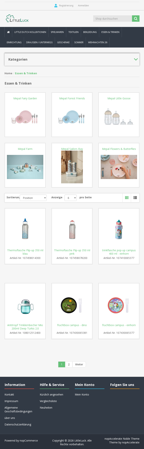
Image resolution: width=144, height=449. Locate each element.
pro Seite (86, 197)
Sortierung (13, 197)
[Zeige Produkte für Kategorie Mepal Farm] (25, 167)
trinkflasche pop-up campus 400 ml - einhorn (119, 252)
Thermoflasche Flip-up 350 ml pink (72, 252)
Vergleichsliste (48, 401)
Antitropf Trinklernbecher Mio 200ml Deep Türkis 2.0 (25, 326)
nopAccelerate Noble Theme (122, 438)
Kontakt (9, 394)
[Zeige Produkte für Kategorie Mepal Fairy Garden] (25, 116)
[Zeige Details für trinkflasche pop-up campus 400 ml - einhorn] (119, 228)
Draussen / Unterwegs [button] (39, 42)
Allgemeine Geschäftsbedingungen (18, 409)
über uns (9, 418)
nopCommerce (29, 440)
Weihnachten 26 (97, 42)
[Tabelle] (126, 197)
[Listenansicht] (135, 197)
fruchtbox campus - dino (72, 325)
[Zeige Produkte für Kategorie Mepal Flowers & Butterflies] (119, 167)
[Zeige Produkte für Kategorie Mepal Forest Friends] (72, 116)
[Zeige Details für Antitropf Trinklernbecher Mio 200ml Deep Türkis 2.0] (25, 303)
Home (8, 73)
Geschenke (63, 42)
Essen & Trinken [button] (110, 32)
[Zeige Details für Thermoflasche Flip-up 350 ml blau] (25, 228)
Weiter (79, 364)
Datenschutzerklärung (17, 424)
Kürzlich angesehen (51, 394)
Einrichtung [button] (14, 42)
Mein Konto (82, 394)
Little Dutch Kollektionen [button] (30, 32)
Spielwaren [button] (57, 32)
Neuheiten (46, 407)
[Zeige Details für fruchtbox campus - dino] (72, 303)
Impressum (11, 401)
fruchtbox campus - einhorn (119, 325)
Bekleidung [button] (90, 32)
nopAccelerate (131, 442)
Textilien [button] (73, 32)
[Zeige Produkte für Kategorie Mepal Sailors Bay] (72, 167)
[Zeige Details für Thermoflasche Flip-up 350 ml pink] (72, 228)
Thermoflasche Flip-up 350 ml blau (25, 252)
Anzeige (56, 197)
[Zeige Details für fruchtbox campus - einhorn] (119, 303)
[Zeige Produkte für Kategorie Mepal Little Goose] (119, 116)
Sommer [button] (78, 42)
